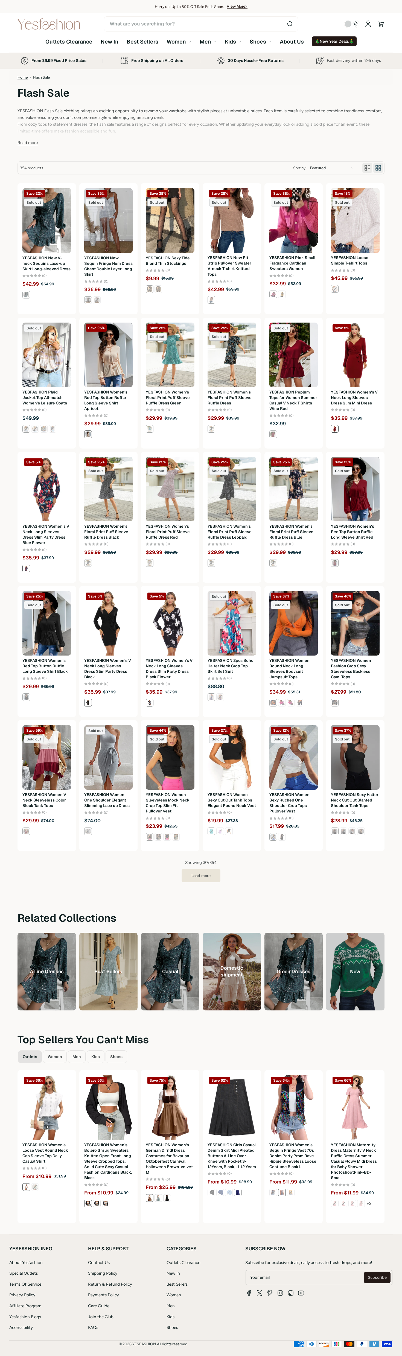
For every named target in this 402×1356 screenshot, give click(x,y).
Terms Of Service (25, 1284)
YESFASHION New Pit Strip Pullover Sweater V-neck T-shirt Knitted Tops (229, 266)
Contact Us (99, 1262)
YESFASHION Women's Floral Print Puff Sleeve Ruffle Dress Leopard (230, 532)
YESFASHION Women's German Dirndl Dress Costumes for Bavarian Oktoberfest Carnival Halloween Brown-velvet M (169, 1158)
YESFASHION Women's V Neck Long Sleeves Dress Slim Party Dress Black (107, 668)
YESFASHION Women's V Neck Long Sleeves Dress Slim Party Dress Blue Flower (45, 534)
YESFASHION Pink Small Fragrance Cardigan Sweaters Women (292, 263)
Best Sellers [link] (108, 971)
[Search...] (290, 23)
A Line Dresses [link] (47, 971)
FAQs (93, 1327)
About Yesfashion (26, 1262)
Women (174, 1294)
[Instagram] (280, 1293)
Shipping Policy (102, 1273)
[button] (380, 24)
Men (171, 1305)
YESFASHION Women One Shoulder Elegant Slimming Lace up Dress (107, 800)
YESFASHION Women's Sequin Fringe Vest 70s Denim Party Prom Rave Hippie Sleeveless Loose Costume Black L (292, 1156)
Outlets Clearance (183, 1262)
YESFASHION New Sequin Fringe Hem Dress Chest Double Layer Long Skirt (108, 266)
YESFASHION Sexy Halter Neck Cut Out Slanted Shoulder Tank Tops (354, 800)
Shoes (172, 1327)
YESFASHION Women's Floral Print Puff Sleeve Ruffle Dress (230, 398)
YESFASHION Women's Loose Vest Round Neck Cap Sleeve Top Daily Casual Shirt (45, 1153)
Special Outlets (23, 1273)
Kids (170, 1316)
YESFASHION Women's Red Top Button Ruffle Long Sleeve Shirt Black (45, 666)
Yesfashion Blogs (25, 1316)
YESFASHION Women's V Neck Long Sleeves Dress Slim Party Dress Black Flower (169, 668)
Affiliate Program (25, 1305)
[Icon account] (368, 24)
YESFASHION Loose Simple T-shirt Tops (349, 260)
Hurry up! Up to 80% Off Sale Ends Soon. (189, 6)
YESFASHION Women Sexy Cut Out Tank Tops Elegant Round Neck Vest (232, 800)
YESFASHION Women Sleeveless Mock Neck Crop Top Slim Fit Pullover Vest (168, 803)
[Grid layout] (378, 168)
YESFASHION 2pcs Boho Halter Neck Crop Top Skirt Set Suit (231, 666)
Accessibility (21, 1327)
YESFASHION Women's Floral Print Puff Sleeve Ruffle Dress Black (106, 532)
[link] (179, 41)
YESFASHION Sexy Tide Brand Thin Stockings (168, 260)
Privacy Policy (22, 1294)
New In (173, 1273)
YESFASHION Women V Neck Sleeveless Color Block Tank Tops (44, 800)
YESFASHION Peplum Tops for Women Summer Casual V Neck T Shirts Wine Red (293, 400)
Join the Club (100, 1316)
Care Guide (98, 1305)
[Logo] (49, 24)
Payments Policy (103, 1294)
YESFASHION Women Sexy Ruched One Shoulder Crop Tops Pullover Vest (289, 803)
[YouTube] (301, 1293)
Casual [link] (170, 971)
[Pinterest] (270, 1293)
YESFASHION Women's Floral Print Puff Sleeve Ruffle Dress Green (168, 398)
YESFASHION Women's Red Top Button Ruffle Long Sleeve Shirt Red (352, 532)
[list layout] (367, 168)
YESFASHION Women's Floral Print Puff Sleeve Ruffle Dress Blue (291, 532)
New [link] (355, 971)
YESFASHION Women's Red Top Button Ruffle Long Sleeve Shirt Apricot (105, 400)
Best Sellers (177, 1284)
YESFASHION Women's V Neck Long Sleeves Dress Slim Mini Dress (354, 398)
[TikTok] (290, 1293)
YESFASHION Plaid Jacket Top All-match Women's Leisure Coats (44, 398)
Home (23, 77)
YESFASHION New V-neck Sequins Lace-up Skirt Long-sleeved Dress (46, 263)
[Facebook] (249, 1293)
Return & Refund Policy (110, 1284)
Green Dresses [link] (293, 971)
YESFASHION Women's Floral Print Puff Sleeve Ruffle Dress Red (168, 532)
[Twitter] (259, 1293)
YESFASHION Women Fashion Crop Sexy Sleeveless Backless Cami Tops (351, 668)
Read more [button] (28, 142)
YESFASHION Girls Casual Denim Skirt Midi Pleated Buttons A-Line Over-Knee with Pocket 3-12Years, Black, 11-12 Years (232, 1156)
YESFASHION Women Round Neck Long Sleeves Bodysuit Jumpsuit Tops (289, 668)
